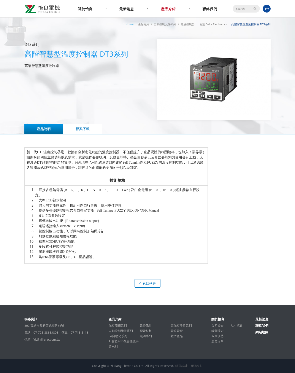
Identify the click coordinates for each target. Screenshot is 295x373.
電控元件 (146, 326)
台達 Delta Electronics (213, 24)
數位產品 (177, 336)
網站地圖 (261, 332)
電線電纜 (177, 331)
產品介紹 (168, 8)
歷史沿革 (217, 341)
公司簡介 (217, 326)
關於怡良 (85, 8)
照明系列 (146, 336)
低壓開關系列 (118, 326)
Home (129, 24)
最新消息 (126, 8)
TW (267, 9)
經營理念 (217, 331)
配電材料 (146, 331)
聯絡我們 (210, 8)
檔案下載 (83, 128)
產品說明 (44, 128)
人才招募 (236, 326)
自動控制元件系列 (165, 24)
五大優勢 (217, 336)
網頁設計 (181, 366)
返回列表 (149, 283)
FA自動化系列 (118, 336)
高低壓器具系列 (181, 326)
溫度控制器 (188, 24)
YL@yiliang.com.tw (46, 339)
